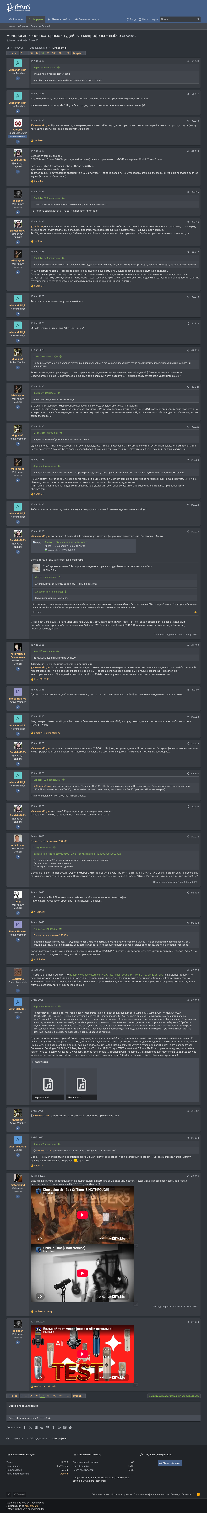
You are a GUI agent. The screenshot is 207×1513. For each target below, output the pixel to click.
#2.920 (195, 350)
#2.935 (195, 970)
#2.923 (195, 459)
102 (67, 53)
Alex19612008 (41, 1115)
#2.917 (195, 251)
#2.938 (195, 1137)
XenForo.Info (31, 1505)
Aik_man (37, 612)
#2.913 (195, 120)
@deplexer (37, 226)
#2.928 (195, 716)
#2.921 (195, 386)
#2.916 (195, 221)
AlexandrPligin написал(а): (49, 591)
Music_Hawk (15, 40)
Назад (14, 53)
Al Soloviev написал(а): (45, 928)
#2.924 (195, 504)
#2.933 (195, 892)
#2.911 (195, 61)
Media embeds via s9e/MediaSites (26, 1508)
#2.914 (195, 151)
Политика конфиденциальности (151, 1494)
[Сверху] (194, 1494)
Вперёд (77, 53)
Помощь (175, 1494)
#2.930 (195, 773)
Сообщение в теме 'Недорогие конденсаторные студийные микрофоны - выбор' (97, 566)
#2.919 (195, 323)
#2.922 (195, 426)
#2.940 (195, 1322)
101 (61, 53)
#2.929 (195, 743)
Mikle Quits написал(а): (45, 356)
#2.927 (195, 690)
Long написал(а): (42, 847)
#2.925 (195, 531)
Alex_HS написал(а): (44, 651)
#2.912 (195, 94)
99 (48, 53)
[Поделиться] (188, 61)
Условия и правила (121, 1494)
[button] (69, 19)
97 (36, 53)
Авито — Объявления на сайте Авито (66, 542)
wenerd (64, 1473)
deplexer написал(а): (44, 67)
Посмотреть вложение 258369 (49, 841)
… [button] (26, 53)
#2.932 (195, 836)
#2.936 (195, 1000)
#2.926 (195, 645)
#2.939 (195, 1176)
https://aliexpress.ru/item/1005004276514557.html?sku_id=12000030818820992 (77, 853)
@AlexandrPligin (40, 125)
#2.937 (195, 1111)
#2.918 (195, 296)
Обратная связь (100, 1494)
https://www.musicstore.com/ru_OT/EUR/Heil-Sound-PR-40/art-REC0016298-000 (116, 974)
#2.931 (195, 806)
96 (31, 53)
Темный (20, 1494)
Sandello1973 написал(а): (47, 198)
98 (42, 53)
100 (54, 53)
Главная (186, 1494)
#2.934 (195, 922)
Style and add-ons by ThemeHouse (25, 1502)
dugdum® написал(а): (45, 392)
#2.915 (195, 192)
